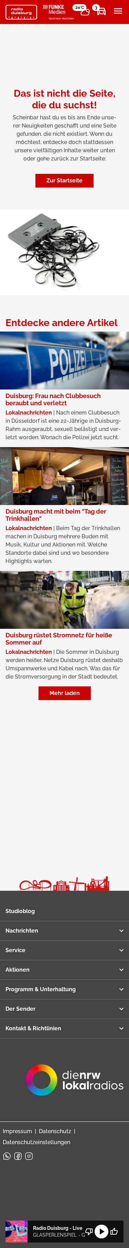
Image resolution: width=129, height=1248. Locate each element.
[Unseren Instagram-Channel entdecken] (29, 1156)
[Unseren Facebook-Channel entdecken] (18, 1156)
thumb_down (89, 1231)
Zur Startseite (64, 180)
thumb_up (114, 1231)
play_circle (101, 1231)
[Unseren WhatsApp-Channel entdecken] (7, 1156)
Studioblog (20, 911)
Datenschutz (55, 1131)
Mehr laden (65, 693)
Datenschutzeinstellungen (36, 1142)
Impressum (17, 1131)
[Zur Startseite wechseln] (21, 12)
